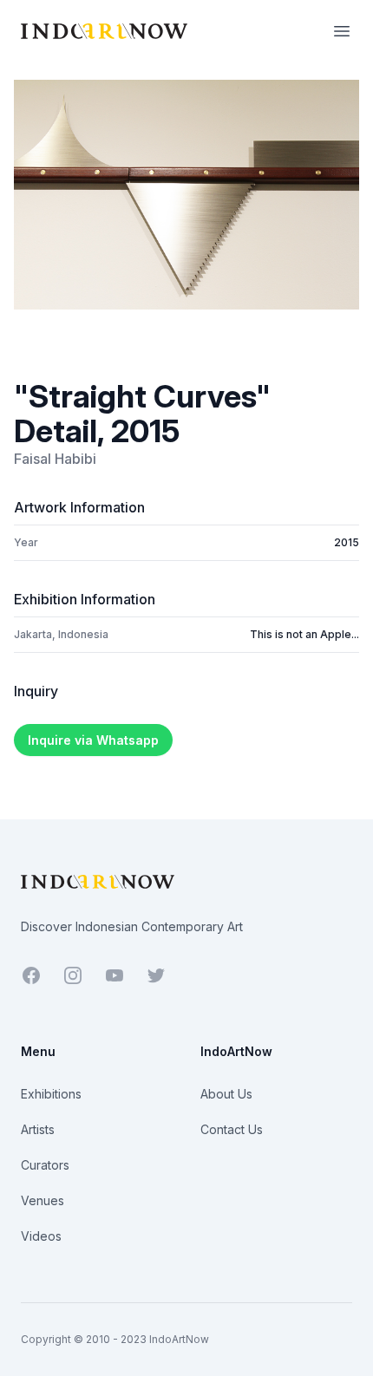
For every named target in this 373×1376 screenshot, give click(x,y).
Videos (41, 1236)
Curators (45, 1165)
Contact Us (231, 1129)
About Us (226, 1093)
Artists (38, 1129)
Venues (42, 1200)
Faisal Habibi (55, 458)
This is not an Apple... (304, 634)
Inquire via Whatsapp (93, 740)
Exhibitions (51, 1093)
